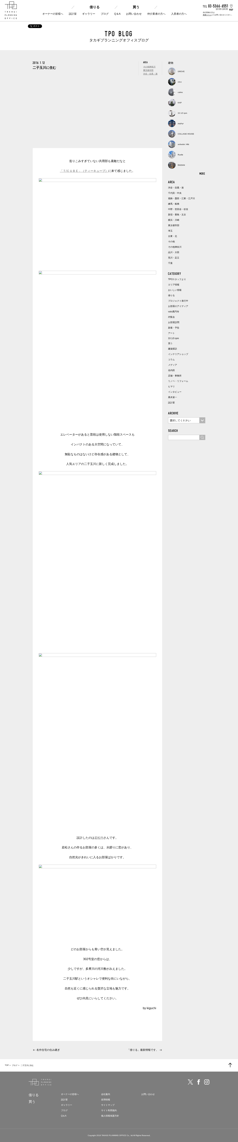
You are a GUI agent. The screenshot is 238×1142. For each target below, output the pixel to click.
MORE (202, 173)
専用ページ (207, 15)
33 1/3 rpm (173, 338)
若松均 (98, 837)
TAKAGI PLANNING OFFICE (114, 1135)
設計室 (73, 13)
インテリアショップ (178, 354)
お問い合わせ (134, 13)
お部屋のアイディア (178, 306)
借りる (95, 7)
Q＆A (117, 13)
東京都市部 (148, 70)
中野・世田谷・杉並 (178, 209)
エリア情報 (173, 284)
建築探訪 (172, 348)
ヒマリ (171, 386)
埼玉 (170, 230)
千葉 (170, 263)
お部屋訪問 (173, 322)
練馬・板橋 (173, 204)
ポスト (36, 26)
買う (136, 7)
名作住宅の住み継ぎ (48, 1049)
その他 (171, 241)
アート (171, 333)
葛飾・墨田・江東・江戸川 (181, 198)
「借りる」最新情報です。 (142, 1049)
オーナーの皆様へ (52, 13)
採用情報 (105, 1099)
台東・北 (172, 236)
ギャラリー (88, 13)
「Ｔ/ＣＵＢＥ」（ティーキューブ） (84, 170)
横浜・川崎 (173, 220)
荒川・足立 (173, 257)
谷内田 (171, 370)
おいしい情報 (174, 290)
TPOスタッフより (177, 279)
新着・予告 (173, 327)
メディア (172, 365)
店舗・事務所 (174, 375)
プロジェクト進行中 (178, 301)
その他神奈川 (149, 67)
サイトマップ (108, 1105)
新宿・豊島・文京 (177, 214)
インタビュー (174, 392)
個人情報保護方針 (110, 1115)
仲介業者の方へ (156, 13)
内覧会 (171, 317)
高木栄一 (172, 397)
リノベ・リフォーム (178, 381)
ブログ (105, 13)
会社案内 (105, 1094)
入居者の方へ (179, 13)
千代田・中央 (174, 193)
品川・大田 (173, 252)
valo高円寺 (173, 311)
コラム (171, 359)
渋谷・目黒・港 (150, 74)
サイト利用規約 (109, 1110)
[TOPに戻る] (230, 1065)
